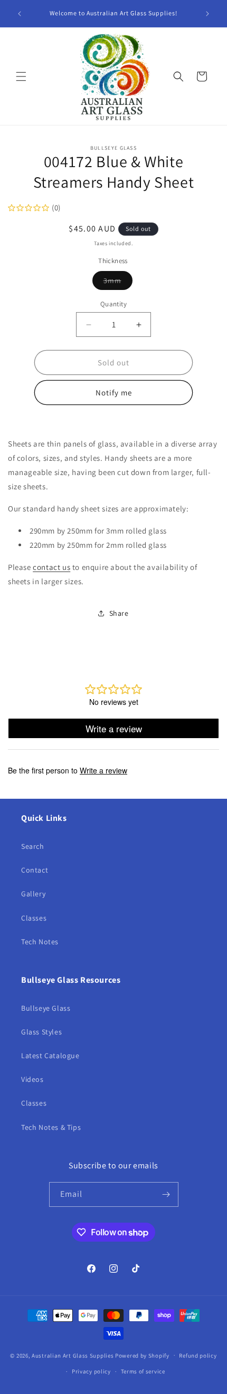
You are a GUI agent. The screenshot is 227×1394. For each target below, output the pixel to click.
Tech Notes (40, 941)
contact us (51, 567)
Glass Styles (41, 1032)
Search (32, 846)
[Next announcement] (207, 13)
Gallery (33, 893)
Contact (34, 870)
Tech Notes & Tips (51, 1127)
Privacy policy (91, 1371)
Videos (32, 1079)
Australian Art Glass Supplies (73, 1355)
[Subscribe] (166, 1194)
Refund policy (197, 1355)
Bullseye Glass (45, 1008)
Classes (33, 918)
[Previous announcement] (19, 13)
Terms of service (143, 1371)
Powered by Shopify (142, 1355)
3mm (118, 282)
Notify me (114, 393)
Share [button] (119, 613)
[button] (21, 76)
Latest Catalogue (50, 1055)
